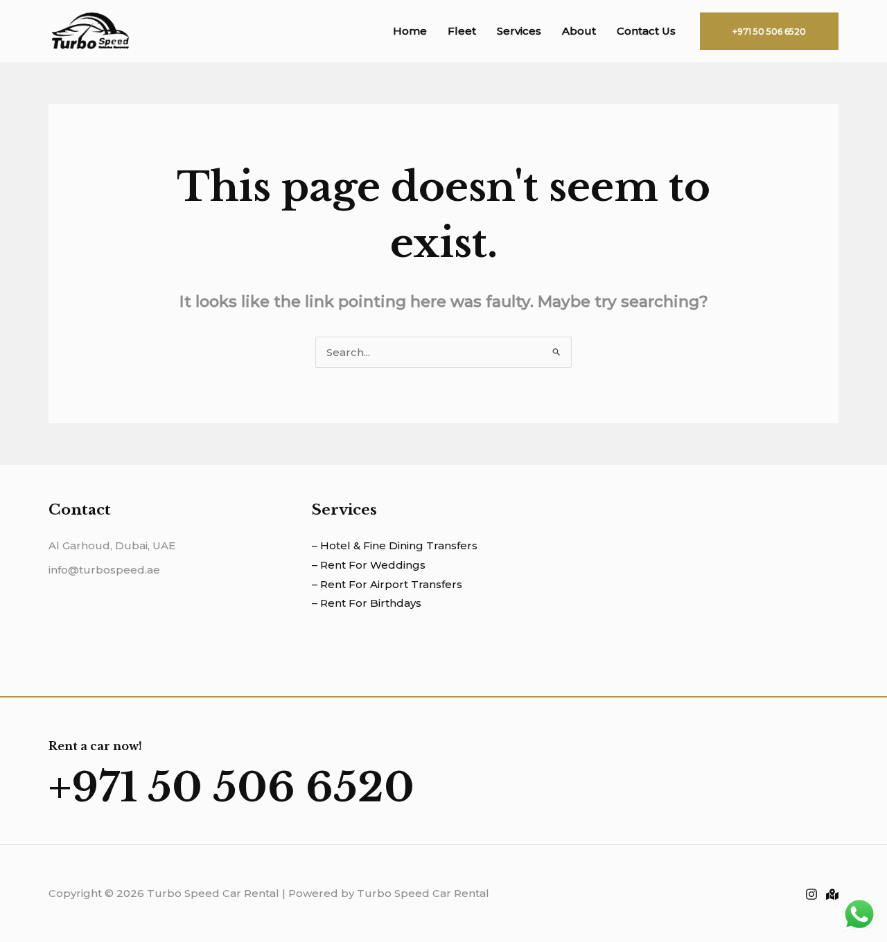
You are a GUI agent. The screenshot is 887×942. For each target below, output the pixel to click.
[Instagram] (811, 894)
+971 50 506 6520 (231, 787)
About (579, 30)
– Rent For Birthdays (366, 603)
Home (410, 30)
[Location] (832, 894)
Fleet (462, 30)
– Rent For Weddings (368, 564)
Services (519, 30)
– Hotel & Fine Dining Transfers (394, 545)
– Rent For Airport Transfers (387, 584)
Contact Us (646, 30)
